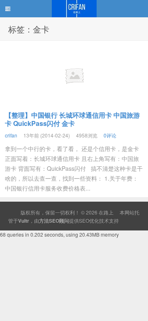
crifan (11, 135)
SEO (84, 220)
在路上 (74, 8)
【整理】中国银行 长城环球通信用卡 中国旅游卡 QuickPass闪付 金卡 (72, 119)
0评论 (110, 135)
